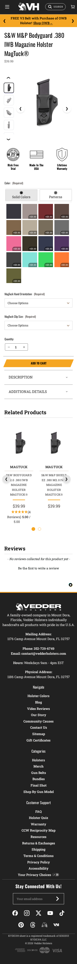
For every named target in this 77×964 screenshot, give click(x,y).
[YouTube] (50, 913)
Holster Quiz (38, 817)
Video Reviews (38, 708)
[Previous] (4, 21)
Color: (14, 183)
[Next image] (67, 108)
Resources (38, 836)
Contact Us (38, 727)
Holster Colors (38, 696)
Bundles (38, 779)
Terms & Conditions (38, 855)
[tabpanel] (38, 243)
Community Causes (38, 721)
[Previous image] (20, 108)
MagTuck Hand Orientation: (25, 294)
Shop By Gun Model (38, 791)
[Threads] (32, 924)
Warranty (38, 824)
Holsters (38, 760)
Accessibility (38, 868)
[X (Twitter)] (38, 913)
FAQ (38, 811)
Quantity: (9, 339)
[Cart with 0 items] (72, 7)
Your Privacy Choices (34, 874)
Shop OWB (41, 23)
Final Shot (39, 785)
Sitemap (38, 734)
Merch (38, 766)
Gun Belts (38, 772)
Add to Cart (24, 363)
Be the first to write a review (38, 568)
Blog (38, 702)
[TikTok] (61, 913)
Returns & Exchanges (38, 843)
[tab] (21, 195)
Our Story (38, 715)
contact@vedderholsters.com (43, 653)
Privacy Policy (38, 862)
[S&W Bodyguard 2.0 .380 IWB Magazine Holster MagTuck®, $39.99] (19, 443)
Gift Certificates (38, 740)
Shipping (38, 849)
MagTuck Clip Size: (20, 316)
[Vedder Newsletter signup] (57, 898)
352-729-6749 (44, 648)
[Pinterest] (21, 924)
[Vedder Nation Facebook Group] (56, 924)
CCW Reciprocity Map (38, 830)
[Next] (73, 21)
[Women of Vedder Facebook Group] (44, 924)
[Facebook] (15, 913)
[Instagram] (26, 913)
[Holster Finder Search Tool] (55, 6)
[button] (38, 567)
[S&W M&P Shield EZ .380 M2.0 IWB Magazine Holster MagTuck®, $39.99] (54, 443)
